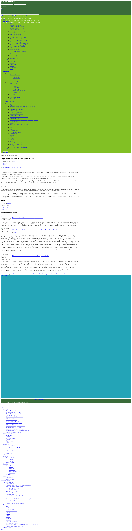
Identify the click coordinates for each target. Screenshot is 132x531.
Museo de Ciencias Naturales (17, 26)
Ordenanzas (16, 89)
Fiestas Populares (14, 49)
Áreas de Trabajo (14, 81)
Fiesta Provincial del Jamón (19, 51)
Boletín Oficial (13, 84)
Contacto (5, 152)
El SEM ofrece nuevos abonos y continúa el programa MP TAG (30, 256)
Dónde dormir (13, 54)
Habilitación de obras (15, 111)
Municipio (6, 71)
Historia (12, 63)
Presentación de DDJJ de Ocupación (19, 124)
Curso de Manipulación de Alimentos (19, 117)
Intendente (16, 77)
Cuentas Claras (11, 149)
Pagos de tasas (14, 105)
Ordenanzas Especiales (19, 90)
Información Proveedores (16, 114)
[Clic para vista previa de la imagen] (11, 167)
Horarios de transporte (15, 132)
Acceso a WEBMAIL (40, 399)
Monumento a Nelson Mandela (17, 46)
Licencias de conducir (15, 115)
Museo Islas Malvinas (15, 34)
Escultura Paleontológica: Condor (18, 42)
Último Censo (13, 67)
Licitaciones (16, 87)
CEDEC (11, 136)
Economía (5, 208)
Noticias (5, 151)
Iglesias (12, 135)
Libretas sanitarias (14, 118)
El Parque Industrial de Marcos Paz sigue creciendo (27, 218)
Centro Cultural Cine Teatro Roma (18, 31)
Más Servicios (6, 505)
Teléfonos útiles (14, 130)
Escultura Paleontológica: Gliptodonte (19, 43)
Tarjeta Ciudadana (14, 121)
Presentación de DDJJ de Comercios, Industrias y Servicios (24, 120)
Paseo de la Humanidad (16, 39)
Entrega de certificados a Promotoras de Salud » (56, 274)
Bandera (12, 66)
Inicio (4, 20)
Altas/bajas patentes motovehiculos (18, 108)
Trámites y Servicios (9, 101)
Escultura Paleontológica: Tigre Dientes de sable (21, 45)
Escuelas (12, 138)
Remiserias (12, 141)
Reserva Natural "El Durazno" (17, 28)
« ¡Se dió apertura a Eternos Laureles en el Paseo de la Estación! (28, 274)
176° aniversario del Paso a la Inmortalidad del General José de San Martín (35, 230)
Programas (12, 94)
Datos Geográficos (14, 64)
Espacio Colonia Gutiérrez (16, 36)
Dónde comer (13, 55)
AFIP (11, 127)
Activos (11, 123)
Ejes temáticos (13, 61)
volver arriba (4, 275)
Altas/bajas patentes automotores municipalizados (22, 106)
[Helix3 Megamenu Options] (1, 17)
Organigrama (16, 78)
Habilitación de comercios (16, 109)
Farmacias (12, 139)
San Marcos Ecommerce (16, 144)
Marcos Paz (10, 48)
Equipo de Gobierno (15, 75)
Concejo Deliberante (15, 97)
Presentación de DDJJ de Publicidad (18, 147)
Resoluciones (16, 92)
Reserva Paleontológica (16, 25)
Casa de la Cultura (14, 29)
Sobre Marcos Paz (11, 60)
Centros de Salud (14, 133)
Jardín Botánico (13, 32)
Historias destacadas (15, 57)
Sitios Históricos (14, 58)
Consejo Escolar (14, 99)
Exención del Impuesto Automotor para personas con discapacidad (26, 146)
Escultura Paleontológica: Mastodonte (19, 40)
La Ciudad (6, 21)
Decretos (15, 86)
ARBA (11, 129)
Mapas (11, 69)
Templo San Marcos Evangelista (18, 37)
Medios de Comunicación (16, 143)
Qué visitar (9, 23)
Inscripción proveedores (16, 112)
